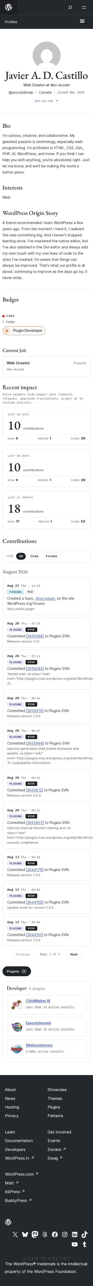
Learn (10, 1132)
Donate (57, 1149)
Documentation (19, 1140)
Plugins (16, 971)
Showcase (57, 1089)
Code (34, 556)
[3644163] (34, 935)
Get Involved (59, 1132)
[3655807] (35, 822)
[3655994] (35, 743)
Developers (15, 1149)
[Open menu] (85, 7)
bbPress (15, 1191)
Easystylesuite (38, 1023)
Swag (55, 1158)
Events (54, 1140)
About (10, 1089)
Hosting (12, 1107)
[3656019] (34, 711)
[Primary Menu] (82, 21)
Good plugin (45, 598)
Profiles (11, 22)
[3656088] (35, 636)
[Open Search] (70, 7)
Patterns (55, 1115)
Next (74, 954)
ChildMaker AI (38, 1001)
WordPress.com (22, 1174)
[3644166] (34, 902)
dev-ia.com (45, 101)
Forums (51, 556)
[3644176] (34, 870)
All (21, 556)
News (10, 1098)
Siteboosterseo (39, 1045)
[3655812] (34, 790)
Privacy (12, 1115)
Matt (12, 1183)
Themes (55, 1098)
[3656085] (35, 668)
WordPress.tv (19, 1158)
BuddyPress (18, 1200)
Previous (23, 954)
